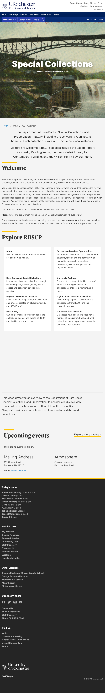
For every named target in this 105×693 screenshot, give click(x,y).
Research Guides (10, 538)
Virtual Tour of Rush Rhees (15, 639)
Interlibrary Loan (10, 541)
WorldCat (6, 554)
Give (101, 19)
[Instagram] (15, 602)
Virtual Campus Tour (12, 643)
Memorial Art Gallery (12, 579)
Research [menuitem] (46, 14)
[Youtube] (20, 602)
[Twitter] (9, 602)
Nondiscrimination (11, 558)
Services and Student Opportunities (74, 251)
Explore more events (87, 434)
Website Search (10, 551)
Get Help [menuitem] (13, 14)
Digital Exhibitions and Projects (21, 296)
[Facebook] (3, 602)
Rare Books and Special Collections (23, 278)
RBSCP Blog (12, 311)
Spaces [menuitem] (24, 14)
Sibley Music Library (12, 586)
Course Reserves (10, 535)
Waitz (5, 633)
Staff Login (7, 676)
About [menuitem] (57, 14)
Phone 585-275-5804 (13, 618)
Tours (5, 646)
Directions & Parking (12, 636)
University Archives (66, 278)
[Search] (43, 19)
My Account (92, 19)
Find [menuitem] (4, 14)
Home (5, 126)
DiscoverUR (8, 548)
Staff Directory (9, 544)
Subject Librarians (11, 611)
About (9, 251)
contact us (73, 220)
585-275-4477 (18, 470)
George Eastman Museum (15, 576)
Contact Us (7, 608)
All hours (98, 9)
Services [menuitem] (34, 14)
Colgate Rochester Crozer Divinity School (23, 573)
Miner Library (8, 582)
